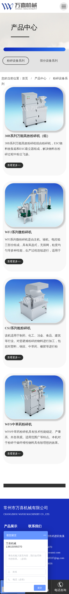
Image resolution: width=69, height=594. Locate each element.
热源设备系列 (56, 60)
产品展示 (10, 526)
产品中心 (40, 78)
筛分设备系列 (22, 60)
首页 (25, 78)
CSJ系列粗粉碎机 (18, 328)
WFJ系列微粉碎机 (18, 232)
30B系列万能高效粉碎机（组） (27, 136)
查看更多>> (14, 165)
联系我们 (35, 526)
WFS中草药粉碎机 (18, 424)
